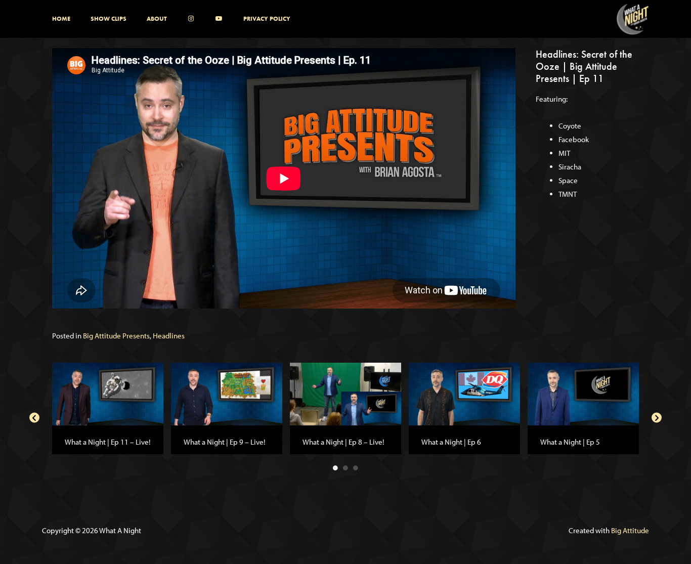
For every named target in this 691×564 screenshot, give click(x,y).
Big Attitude (630, 530)
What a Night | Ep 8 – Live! (343, 442)
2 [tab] (345, 468)
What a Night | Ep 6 (451, 442)
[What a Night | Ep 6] (464, 393)
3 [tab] (356, 468)
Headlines (169, 335)
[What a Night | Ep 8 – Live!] (345, 393)
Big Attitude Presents (116, 335)
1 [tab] (335, 468)
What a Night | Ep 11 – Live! (107, 442)
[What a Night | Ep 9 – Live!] (226, 393)
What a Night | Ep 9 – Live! (224, 442)
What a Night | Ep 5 (570, 442)
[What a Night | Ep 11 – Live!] (107, 393)
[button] (34, 418)
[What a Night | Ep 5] (583, 393)
